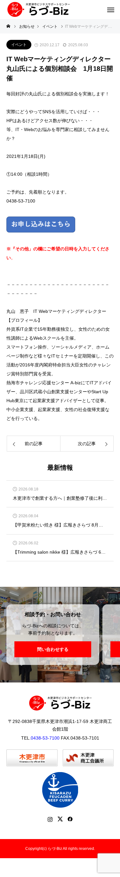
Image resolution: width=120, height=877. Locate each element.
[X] (60, 819)
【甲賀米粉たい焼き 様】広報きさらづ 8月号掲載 (60, 525)
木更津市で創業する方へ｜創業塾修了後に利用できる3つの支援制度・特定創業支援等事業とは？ (60, 498)
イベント (19, 44)
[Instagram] (50, 819)
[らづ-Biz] (38, 10)
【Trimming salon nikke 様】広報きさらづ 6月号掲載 (60, 552)
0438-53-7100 (45, 738)
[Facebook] (70, 819)
